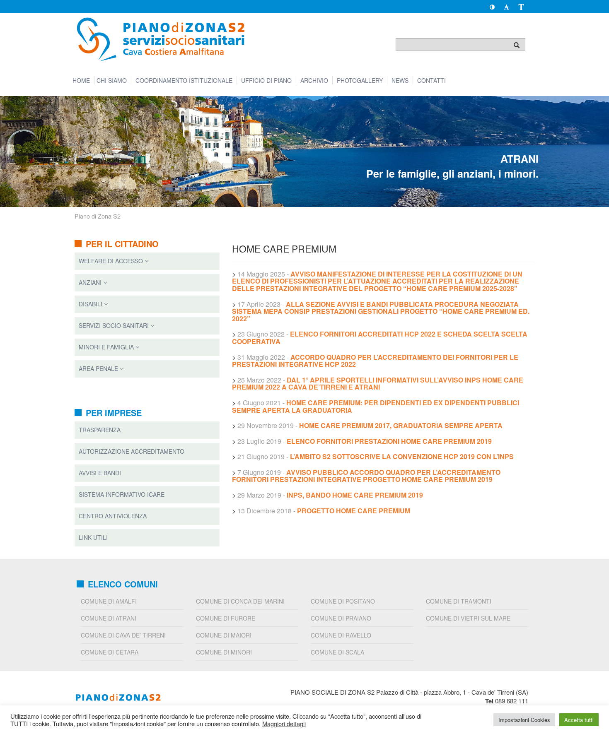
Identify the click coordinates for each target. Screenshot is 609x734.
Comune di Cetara (109, 652)
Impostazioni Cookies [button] (524, 720)
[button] (492, 7)
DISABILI (90, 304)
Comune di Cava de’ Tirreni (123, 635)
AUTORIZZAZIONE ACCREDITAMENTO (131, 451)
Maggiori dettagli (284, 723)
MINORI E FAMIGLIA (106, 347)
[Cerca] (516, 45)
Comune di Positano (343, 601)
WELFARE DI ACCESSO (111, 261)
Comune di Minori (224, 652)
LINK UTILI (93, 537)
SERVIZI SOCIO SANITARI (114, 325)
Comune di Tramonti (458, 601)
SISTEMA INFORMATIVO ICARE (121, 494)
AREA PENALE (98, 368)
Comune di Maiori (223, 635)
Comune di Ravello (341, 635)
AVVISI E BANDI (100, 473)
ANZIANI (90, 282)
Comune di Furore (225, 618)
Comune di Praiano (341, 618)
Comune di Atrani (108, 618)
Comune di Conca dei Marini (240, 601)
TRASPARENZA (100, 430)
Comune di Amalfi (109, 601)
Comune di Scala (337, 652)
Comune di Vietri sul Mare (468, 618)
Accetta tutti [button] (579, 720)
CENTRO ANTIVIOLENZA (113, 516)
